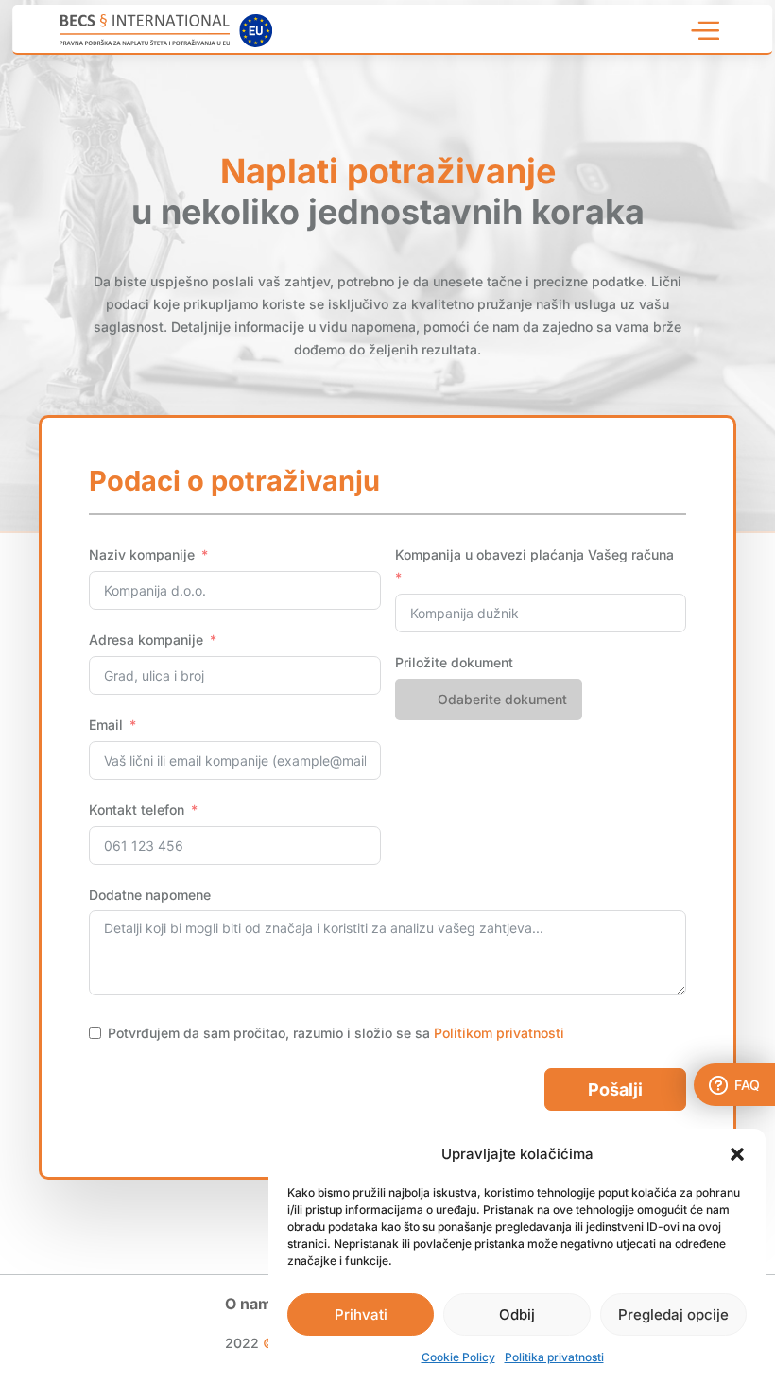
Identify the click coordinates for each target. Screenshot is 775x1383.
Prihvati (361, 1314)
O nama (253, 1305)
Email (106, 725)
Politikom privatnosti (499, 1033)
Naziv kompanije (142, 554)
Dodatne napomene (150, 895)
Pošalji (615, 1089)
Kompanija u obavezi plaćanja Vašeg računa (534, 554)
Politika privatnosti (554, 1357)
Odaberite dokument (502, 699)
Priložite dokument (454, 662)
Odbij (517, 1314)
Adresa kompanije (146, 639)
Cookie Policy (458, 1357)
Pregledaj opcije (673, 1314)
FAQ (747, 1085)
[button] (737, 1154)
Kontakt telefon (136, 810)
